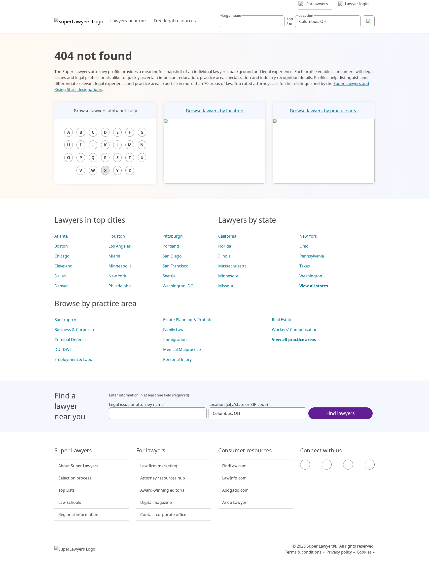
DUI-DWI (62, 349)
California (227, 236)
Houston (116, 236)
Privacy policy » (340, 552)
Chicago (62, 256)
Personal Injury (177, 359)
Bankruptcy (65, 319)
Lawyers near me (128, 21)
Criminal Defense (70, 339)
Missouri (226, 285)
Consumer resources (245, 450)
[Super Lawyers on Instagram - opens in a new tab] (327, 465)
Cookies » (366, 552)
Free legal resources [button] (175, 21)
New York (117, 275)
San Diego (172, 256)
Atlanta (61, 236)
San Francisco (175, 265)
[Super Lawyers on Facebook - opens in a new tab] (305, 465)
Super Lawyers (73, 450)
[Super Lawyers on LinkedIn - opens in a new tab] (370, 465)
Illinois (224, 256)
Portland (171, 246)
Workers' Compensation (295, 329)
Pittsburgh (173, 236)
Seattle (169, 275)
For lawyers (150, 450)
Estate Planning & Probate (188, 319)
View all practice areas (294, 339)
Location (305, 15)
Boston (61, 246)
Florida (224, 246)
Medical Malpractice (182, 349)
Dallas (60, 275)
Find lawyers (340, 413)
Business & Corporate (74, 329)
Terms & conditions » (304, 552)
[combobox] (252, 21)
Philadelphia (120, 285)
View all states (313, 285)
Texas (304, 265)
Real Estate (282, 319)
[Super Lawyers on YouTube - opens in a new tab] (348, 465)
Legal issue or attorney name (136, 404)
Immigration (175, 339)
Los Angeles (119, 246)
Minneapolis (120, 265)
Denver (61, 285)
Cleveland (63, 265)
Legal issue (231, 15)
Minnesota (228, 275)
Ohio (304, 246)
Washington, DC (178, 285)
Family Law (173, 329)
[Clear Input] (279, 21)
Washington (310, 275)
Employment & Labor (74, 359)
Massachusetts (232, 265)
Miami (114, 256)
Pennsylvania (311, 256)
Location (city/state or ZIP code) (238, 404)
